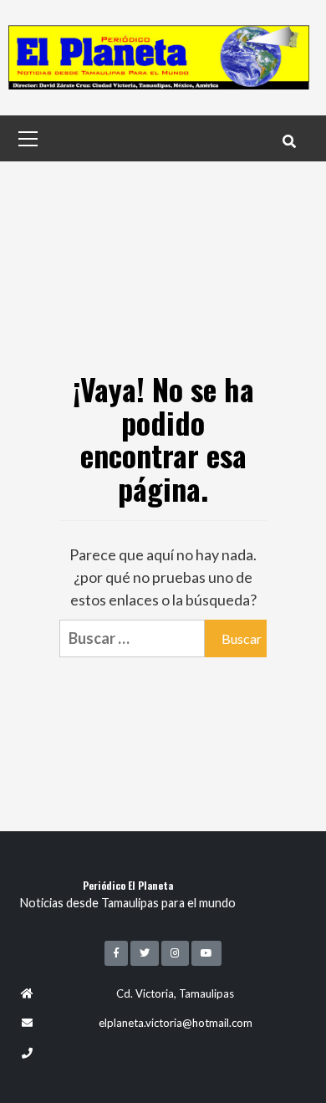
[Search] (288, 140)
